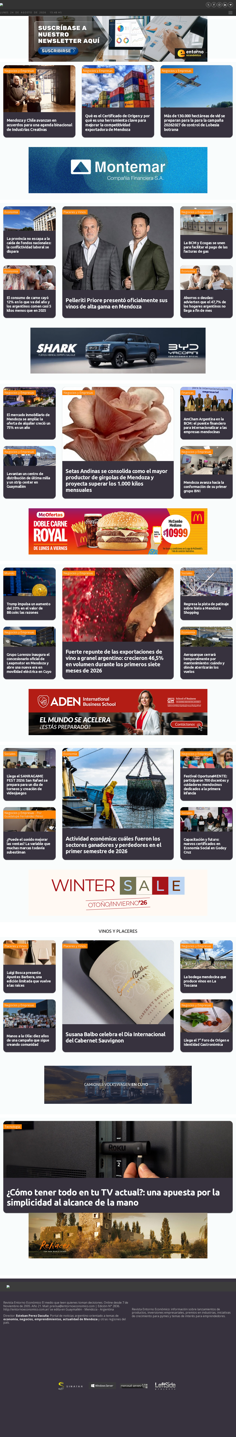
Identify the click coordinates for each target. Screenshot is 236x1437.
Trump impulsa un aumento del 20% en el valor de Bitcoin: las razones (29, 608)
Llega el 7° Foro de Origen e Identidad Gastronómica (206, 1042)
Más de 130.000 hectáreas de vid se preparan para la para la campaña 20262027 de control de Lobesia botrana (194, 123)
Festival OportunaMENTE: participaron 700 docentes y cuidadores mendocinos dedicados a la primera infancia (206, 784)
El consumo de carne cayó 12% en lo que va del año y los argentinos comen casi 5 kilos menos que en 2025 (29, 304)
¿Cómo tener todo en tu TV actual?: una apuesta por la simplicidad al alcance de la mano (113, 1197)
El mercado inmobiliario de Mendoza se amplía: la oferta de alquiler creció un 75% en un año (28, 421)
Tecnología (12, 1127)
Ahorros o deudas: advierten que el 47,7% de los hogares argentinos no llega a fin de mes (205, 304)
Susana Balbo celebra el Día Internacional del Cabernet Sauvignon (115, 1037)
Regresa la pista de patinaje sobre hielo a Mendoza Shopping (206, 608)
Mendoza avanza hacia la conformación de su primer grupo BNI (205, 486)
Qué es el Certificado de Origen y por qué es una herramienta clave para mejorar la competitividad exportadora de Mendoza (117, 123)
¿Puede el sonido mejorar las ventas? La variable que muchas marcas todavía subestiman (28, 845)
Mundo (9, 573)
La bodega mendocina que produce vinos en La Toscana (205, 981)
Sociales (186, 573)
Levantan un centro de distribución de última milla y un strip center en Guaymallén (28, 480)
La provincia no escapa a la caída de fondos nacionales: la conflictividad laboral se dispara (29, 244)
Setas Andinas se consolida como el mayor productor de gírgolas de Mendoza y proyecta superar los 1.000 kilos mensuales (116, 480)
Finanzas (187, 393)
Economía (11, 212)
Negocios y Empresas (19, 71)
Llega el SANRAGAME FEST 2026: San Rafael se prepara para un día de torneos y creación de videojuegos (27, 784)
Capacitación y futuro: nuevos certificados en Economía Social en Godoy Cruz (205, 845)
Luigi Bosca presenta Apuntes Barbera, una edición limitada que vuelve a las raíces (29, 978)
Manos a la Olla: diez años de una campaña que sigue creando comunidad (28, 1040)
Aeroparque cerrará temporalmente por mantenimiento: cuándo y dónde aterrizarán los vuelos (204, 663)
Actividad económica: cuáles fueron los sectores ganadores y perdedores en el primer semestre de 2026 (113, 844)
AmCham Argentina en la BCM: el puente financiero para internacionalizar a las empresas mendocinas (205, 425)
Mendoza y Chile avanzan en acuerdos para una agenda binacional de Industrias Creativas (39, 125)
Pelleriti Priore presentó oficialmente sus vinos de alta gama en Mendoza (117, 303)
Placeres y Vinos (74, 212)
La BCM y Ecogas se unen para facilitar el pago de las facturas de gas (206, 247)
